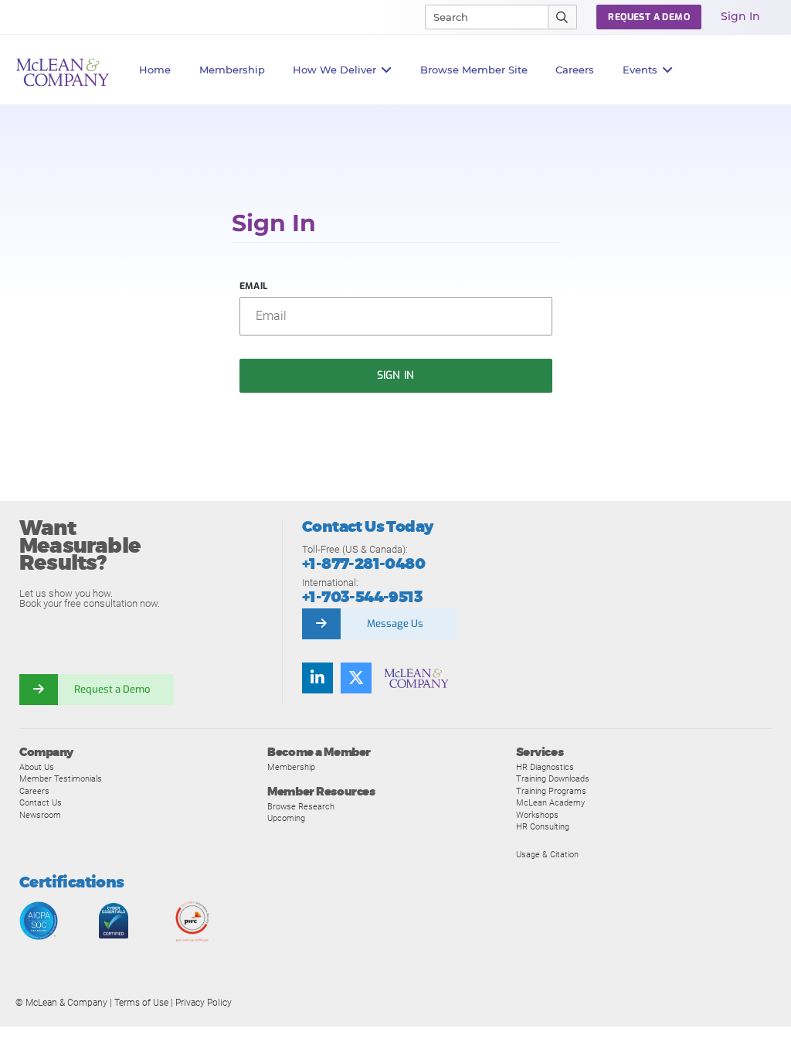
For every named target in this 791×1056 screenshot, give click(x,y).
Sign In (740, 16)
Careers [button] (574, 69)
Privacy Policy (203, 1002)
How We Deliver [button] (334, 69)
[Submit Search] (562, 17)
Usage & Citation (547, 854)
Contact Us (40, 802)
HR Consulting (542, 826)
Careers (34, 790)
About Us (36, 766)
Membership (232, 69)
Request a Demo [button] (649, 17)
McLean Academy (550, 802)
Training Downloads (552, 778)
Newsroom (40, 814)
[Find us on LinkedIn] (317, 678)
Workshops (537, 814)
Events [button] (640, 69)
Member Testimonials (60, 778)
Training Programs (551, 790)
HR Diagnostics (545, 766)
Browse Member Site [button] (474, 69)
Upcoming (286, 817)
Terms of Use (141, 1002)
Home (155, 69)
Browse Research (300, 806)
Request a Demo (112, 689)
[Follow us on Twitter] (356, 678)
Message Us (395, 623)
